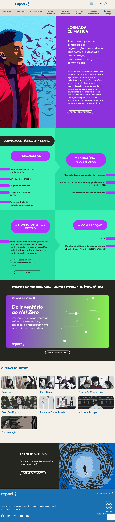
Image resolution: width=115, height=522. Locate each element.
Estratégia (21, 11)
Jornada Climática (50, 12)
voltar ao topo (103, 493)
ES (107, 3)
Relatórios (7, 11)
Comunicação (36, 11)
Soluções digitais (79, 12)
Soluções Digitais (11, 412)
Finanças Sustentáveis (93, 12)
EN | (104, 3)
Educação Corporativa (65, 12)
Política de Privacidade (105, 514)
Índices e (107, 12)
